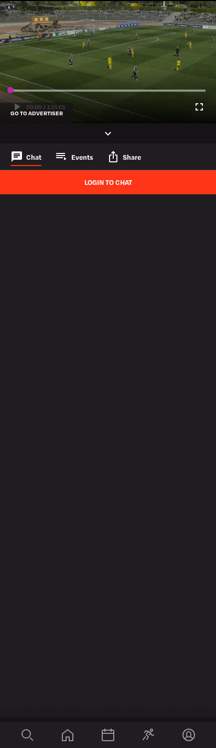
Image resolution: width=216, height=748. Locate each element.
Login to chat (108, 182)
